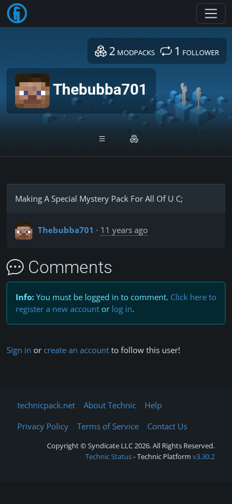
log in (122, 308)
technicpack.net (46, 405)
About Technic (110, 405)
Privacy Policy (43, 426)
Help (153, 405)
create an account (76, 349)
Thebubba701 (66, 229)
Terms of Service (108, 426)
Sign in (18, 349)
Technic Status (108, 456)
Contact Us (167, 426)
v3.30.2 (204, 456)
